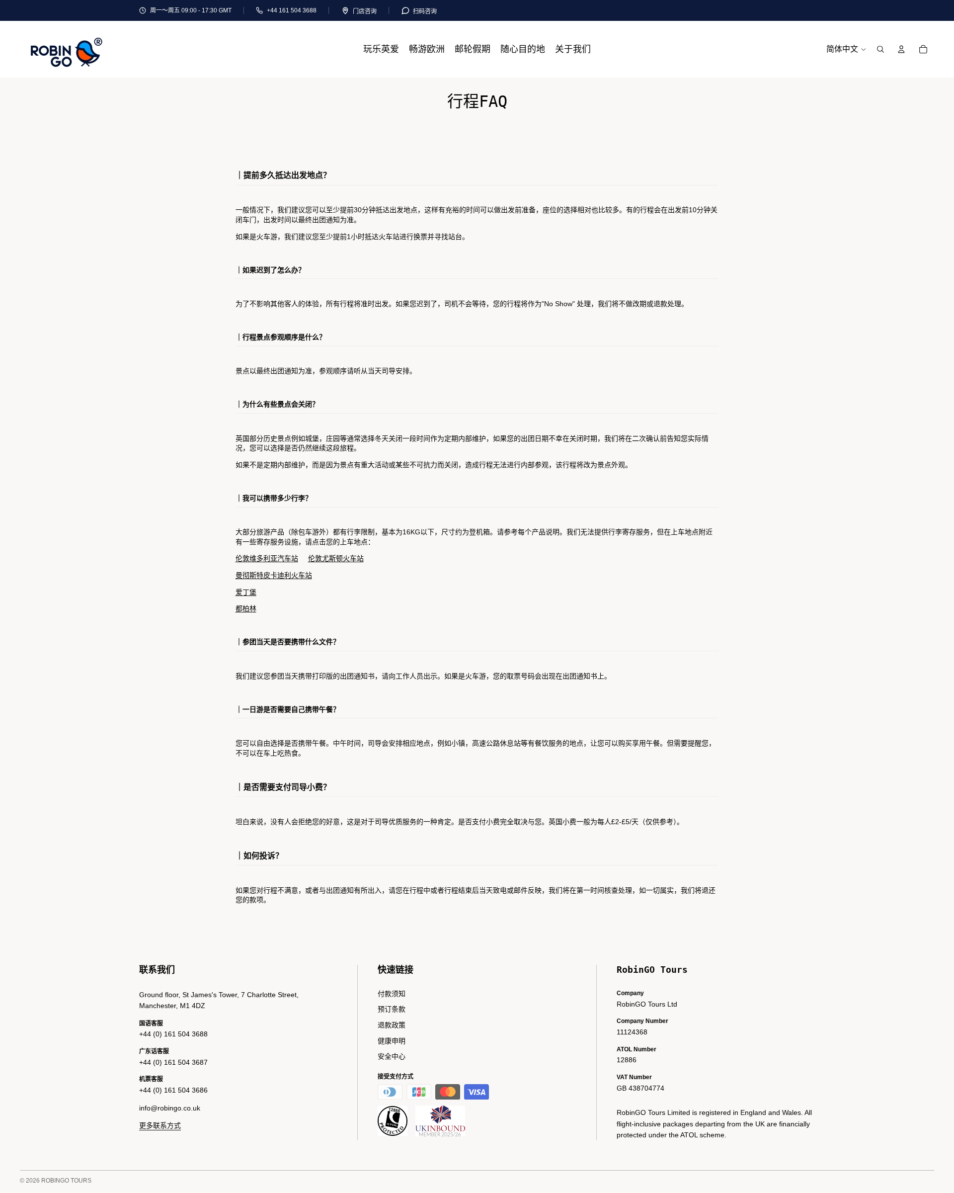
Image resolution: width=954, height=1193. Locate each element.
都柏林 (246, 608)
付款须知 (391, 994)
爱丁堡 (246, 592)
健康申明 (391, 1041)
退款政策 (391, 1025)
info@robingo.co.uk (169, 1108)
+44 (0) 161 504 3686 (173, 1090)
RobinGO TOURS (66, 1180)
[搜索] (880, 49)
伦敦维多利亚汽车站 (267, 558)
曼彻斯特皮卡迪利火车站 (274, 575)
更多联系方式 (160, 1125)
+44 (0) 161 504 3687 (173, 1062)
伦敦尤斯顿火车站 (336, 558)
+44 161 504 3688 (292, 10)
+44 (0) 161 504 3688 (173, 1034)
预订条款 (391, 1009)
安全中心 (391, 1056)
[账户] (901, 49)
